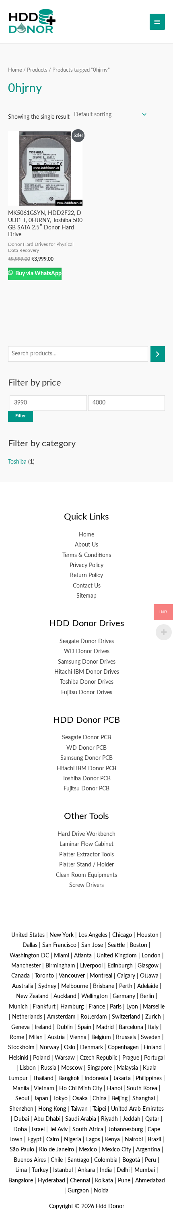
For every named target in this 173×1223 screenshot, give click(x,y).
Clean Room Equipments (86, 875)
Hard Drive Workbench (86, 834)
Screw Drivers (86, 885)
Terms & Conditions (86, 555)
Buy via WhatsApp (38, 273)
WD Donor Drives (86, 651)
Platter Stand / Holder (86, 865)
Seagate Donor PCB (86, 737)
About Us (86, 545)
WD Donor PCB (86, 748)
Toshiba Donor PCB (86, 779)
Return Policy (86, 575)
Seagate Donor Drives (87, 641)
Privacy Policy (86, 565)
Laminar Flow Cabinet (86, 844)
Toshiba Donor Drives (86, 682)
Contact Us (87, 586)
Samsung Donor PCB (86, 758)
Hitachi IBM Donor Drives (86, 672)
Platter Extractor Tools (86, 855)
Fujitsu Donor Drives (86, 692)
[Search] (157, 354)
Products (37, 70)
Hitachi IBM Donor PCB (86, 768)
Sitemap (86, 596)
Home (15, 70)
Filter (20, 416)
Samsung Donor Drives (86, 662)
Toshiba (17, 462)
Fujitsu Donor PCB (86, 789)
